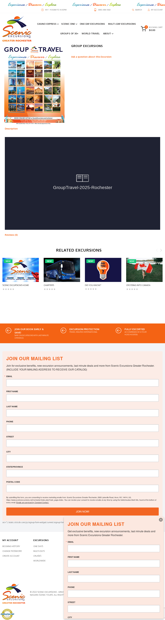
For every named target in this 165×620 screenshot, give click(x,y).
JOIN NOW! (82, 511)
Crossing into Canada (138, 285)
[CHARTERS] (62, 270)
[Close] (161, 520)
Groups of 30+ (69, 33)
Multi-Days (39, 551)
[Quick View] (4, 297)
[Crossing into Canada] (144, 270)
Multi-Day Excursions (122, 23)
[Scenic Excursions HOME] (20, 270)
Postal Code (13, 482)
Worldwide (39, 561)
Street (10, 437)
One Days (38, 546)
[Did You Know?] (103, 270)
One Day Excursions (92, 23)
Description (11, 128)
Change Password (12, 551)
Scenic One (68, 23)
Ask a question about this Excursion (91, 56)
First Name (12, 391)
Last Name (12, 406)
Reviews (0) (11, 234)
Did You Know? (93, 285)
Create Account (10, 556)
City (8, 452)
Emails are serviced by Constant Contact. (32, 502)
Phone (9, 421)
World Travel (91, 33)
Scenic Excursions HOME (15, 285)
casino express (46, 23)
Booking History (11, 546)
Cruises (37, 556)
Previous (157, 250)
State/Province (14, 467)
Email (9, 376)
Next (161, 250)
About (107, 33)
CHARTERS (49, 285)
